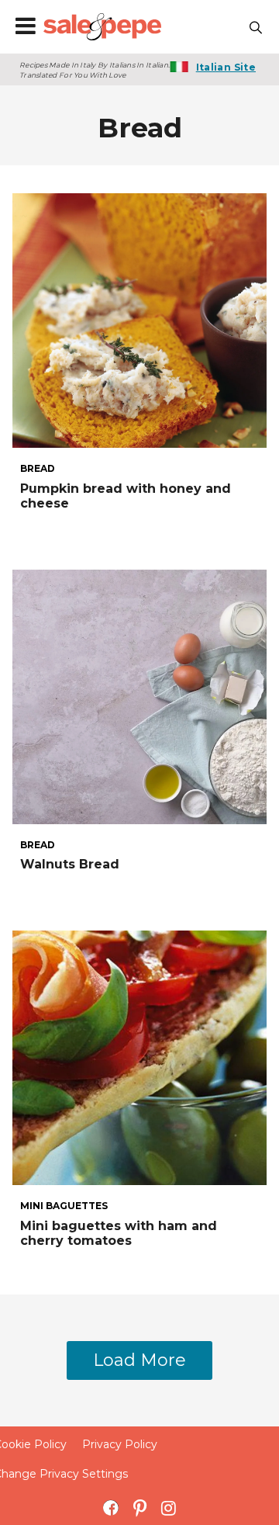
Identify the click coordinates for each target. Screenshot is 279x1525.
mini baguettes (64, 1206)
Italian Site (226, 67)
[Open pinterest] (140, 1507)
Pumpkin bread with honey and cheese (125, 496)
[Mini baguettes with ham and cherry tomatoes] (139, 1056)
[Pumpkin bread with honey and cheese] (139, 319)
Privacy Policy (119, 1444)
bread (37, 468)
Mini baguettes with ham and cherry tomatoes (118, 1233)
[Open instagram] (168, 1507)
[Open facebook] (111, 1507)
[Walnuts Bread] (139, 695)
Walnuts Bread (69, 864)
